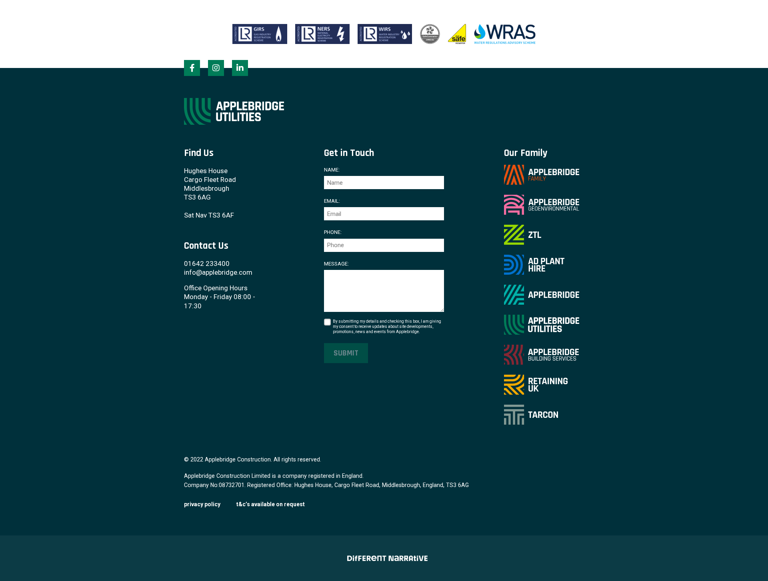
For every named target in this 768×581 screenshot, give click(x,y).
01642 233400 (207, 264)
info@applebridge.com (218, 272)
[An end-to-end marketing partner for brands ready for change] (383, 558)
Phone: (333, 232)
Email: (332, 201)
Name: (332, 170)
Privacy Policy (202, 504)
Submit (346, 353)
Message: (336, 264)
